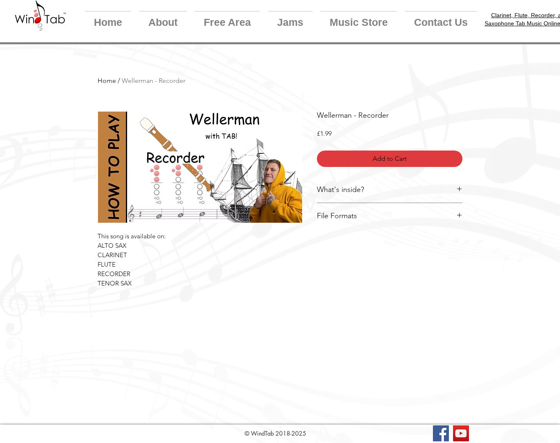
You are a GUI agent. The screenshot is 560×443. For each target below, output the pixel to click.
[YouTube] (461, 433)
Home (107, 80)
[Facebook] (441, 433)
